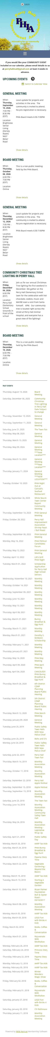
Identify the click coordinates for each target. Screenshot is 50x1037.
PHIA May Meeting (39, 659)
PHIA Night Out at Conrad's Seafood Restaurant (40, 488)
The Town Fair (41, 429)
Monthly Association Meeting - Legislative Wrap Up (40, 827)
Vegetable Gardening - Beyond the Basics (40, 867)
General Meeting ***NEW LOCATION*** (41, 475)
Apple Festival (41, 787)
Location (7, 120)
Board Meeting (13, 159)
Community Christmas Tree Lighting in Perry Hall (22, 274)
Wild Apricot (22, 1031)
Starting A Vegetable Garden (39, 883)
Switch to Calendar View (36, 84)
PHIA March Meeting (40, 714)
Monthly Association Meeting (40, 764)
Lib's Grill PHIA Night (40, 558)
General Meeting (15, 93)
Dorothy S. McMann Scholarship (40, 638)
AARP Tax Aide (41, 843)
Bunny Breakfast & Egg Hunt (40, 622)
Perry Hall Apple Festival (41, 781)
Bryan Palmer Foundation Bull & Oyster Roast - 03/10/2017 (41, 894)
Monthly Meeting (38, 580)
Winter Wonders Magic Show (40, 974)
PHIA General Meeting (41, 514)
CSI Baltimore (41, 1009)
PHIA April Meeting (39, 666)
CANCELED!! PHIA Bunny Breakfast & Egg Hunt (40, 675)
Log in (27, 4)
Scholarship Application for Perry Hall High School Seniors (41, 569)
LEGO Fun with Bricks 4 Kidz (40, 920)
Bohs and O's (41, 738)
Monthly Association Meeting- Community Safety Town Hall (40, 811)
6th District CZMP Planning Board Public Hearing (40, 689)
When (5, 99)
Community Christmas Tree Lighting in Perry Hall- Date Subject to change (41, 405)
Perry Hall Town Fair (39, 756)
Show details (22, 150)
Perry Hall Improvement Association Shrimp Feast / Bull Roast (41, 524)
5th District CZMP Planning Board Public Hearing (40, 703)
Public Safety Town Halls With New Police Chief (41, 730)
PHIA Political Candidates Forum (41, 544)
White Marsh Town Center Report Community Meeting (41, 503)
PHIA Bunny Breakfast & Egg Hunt (40, 850)
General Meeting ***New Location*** (40, 451)
